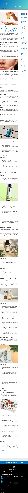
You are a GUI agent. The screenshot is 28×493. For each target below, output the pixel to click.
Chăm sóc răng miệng (24, 33)
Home (19, 1)
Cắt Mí (21, 18)
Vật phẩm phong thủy (24, 53)
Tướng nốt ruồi (23, 52)
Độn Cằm (22, 22)
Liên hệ (20, 6)
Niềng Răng (22, 37)
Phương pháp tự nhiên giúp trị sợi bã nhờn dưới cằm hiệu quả (24, 68)
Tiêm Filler (22, 58)
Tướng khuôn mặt (23, 48)
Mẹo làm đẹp (22, 26)
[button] (21, 14)
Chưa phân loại (23, 21)
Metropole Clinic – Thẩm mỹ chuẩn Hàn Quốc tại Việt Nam (23, 64)
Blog (16, 6)
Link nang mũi (2, 450)
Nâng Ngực (22, 28)
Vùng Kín (22, 59)
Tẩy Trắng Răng (23, 39)
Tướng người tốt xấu (23, 49)
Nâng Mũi (22, 27)
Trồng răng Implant (23, 42)
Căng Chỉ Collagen (23, 17)
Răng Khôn (22, 38)
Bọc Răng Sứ (22, 32)
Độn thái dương (23, 23)
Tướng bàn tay (23, 47)
